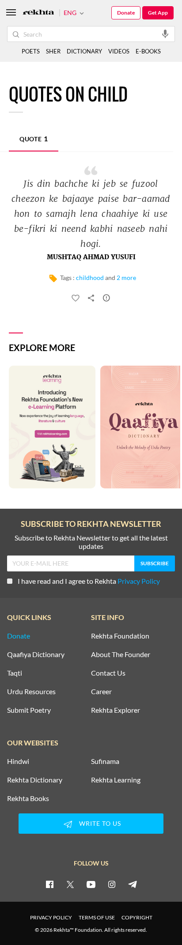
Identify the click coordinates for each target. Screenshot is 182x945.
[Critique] (106, 299)
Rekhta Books (28, 798)
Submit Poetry (29, 710)
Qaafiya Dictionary (35, 654)
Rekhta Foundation (120, 635)
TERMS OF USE (97, 917)
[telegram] (132, 884)
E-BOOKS (148, 51)
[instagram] (112, 884)
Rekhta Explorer (115, 710)
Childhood (90, 277)
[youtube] (91, 884)
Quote (33, 138)
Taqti (14, 673)
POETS (31, 51)
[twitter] (70, 884)
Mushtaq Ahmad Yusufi (91, 257)
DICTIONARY (84, 51)
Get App (158, 12)
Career (101, 691)
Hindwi (18, 761)
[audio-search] (165, 33)
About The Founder (120, 654)
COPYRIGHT (136, 917)
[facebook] (49, 884)
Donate (126, 12)
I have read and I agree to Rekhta (89, 581)
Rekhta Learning (115, 779)
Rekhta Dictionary (34, 779)
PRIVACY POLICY (51, 917)
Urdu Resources (31, 691)
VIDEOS (118, 51)
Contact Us (108, 673)
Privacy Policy (139, 581)
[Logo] (38, 13)
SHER (53, 51)
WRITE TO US (100, 823)
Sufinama (105, 761)
